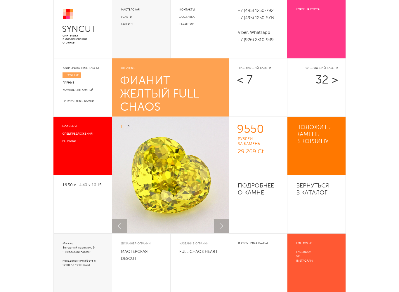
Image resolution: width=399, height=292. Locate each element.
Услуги (126, 16)
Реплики (69, 141)
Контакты (187, 9)
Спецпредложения (77, 133)
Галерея (127, 24)
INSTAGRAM (304, 260)
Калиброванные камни (81, 68)
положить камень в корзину (313, 135)
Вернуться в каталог (312, 189)
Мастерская (130, 9)
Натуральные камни (78, 101)
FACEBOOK (303, 252)
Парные (68, 82)
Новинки (69, 126)
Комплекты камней (78, 89)
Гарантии (187, 24)
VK (298, 256)
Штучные (72, 75)
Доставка (187, 16)
